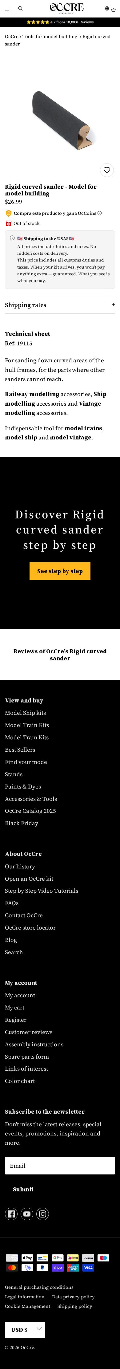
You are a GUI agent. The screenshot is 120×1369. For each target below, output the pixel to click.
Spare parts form (27, 1056)
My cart (14, 1007)
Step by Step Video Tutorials (41, 891)
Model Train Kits (27, 725)
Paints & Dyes (23, 786)
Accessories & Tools (31, 799)
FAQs (11, 903)
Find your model (27, 762)
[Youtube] (27, 1214)
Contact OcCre (24, 915)
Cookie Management (27, 1306)
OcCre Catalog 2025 (30, 811)
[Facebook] (11, 1214)
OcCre (11, 36)
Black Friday (21, 823)
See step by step (60, 571)
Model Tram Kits (27, 737)
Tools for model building (49, 36)
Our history (20, 866)
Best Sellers (20, 749)
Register (15, 1020)
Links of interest (26, 1068)
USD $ (19, 1330)
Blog (11, 940)
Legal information (25, 1296)
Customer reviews (28, 1032)
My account (20, 995)
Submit (23, 1189)
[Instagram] (42, 1214)
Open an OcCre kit (29, 879)
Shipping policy (75, 1306)
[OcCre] (67, 8)
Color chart (20, 1081)
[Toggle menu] (7, 8)
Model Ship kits (25, 713)
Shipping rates (25, 305)
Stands (13, 774)
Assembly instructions (34, 1044)
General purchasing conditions (39, 1287)
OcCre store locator (30, 927)
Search (14, 952)
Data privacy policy (73, 1296)
